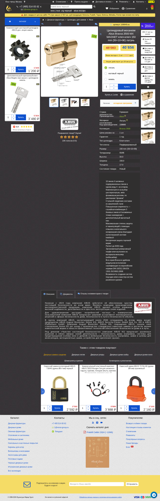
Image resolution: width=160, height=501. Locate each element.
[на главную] (9, 8)
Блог (128, 447)
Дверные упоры (97, 355)
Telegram (58, 432)
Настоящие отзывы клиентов (138, 427)
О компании (131, 431)
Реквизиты (130, 435)
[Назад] (42, 24)
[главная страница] (43, 20)
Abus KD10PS (80, 10)
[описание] (78, 24)
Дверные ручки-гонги (143, 355)
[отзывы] (96, 24)
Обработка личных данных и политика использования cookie (100, 497)
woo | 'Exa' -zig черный (61, 10)
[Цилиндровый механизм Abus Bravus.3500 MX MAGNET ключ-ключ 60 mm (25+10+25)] (148, 98)
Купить (21, 69)
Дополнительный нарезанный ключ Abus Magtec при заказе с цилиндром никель (22, 78)
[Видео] (85, 102)
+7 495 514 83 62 (59, 423)
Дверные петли (78, 355)
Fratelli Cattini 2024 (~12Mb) (100, 432)
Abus (121, 116)
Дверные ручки (14, 427)
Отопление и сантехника (18, 435)
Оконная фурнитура (16, 431)
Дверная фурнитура (16, 423)
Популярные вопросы (135, 439)
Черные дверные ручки (18, 463)
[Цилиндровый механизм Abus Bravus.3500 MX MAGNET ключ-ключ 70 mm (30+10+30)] (148, 139)
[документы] (60, 24)
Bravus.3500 (124, 129)
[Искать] (94, 7)
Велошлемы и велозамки (19, 451)
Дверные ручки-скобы (119, 355)
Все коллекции (14, 471)
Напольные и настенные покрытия (23, 443)
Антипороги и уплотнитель (120, 361)
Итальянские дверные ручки (20, 467)
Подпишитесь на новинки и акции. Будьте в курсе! (50, 484)
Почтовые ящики (15, 459)
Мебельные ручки (15, 439)
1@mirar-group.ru (30, 9)
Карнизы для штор (16, 447)
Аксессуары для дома (17, 455)
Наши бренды (132, 443)
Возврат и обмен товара (136, 423)
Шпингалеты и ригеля (73, 361)
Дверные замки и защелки (55, 355)
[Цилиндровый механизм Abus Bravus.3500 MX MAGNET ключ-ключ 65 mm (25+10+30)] (148, 119)
